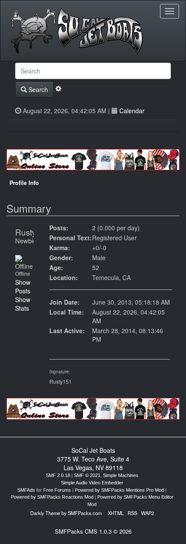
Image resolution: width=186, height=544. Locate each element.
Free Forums (57, 490)
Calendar (131, 110)
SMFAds (26, 490)
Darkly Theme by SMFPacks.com (66, 512)
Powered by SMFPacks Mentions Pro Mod (119, 490)
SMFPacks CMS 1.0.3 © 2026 (93, 531)
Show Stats (22, 303)
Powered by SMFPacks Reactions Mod (52, 496)
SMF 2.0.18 (58, 475)
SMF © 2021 (87, 475)
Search (37, 89)
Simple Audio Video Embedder (92, 482)
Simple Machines (120, 475)
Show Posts (22, 286)
